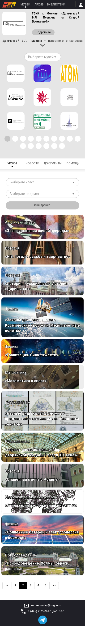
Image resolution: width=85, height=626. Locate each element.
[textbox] (41, 57)
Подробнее (43, 32)
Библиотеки (56, 4)
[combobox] (42, 57)
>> (54, 585)
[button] (7, 139)
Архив (39, 4)
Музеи (25, 4)
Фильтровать (42, 205)
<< (7, 585)
